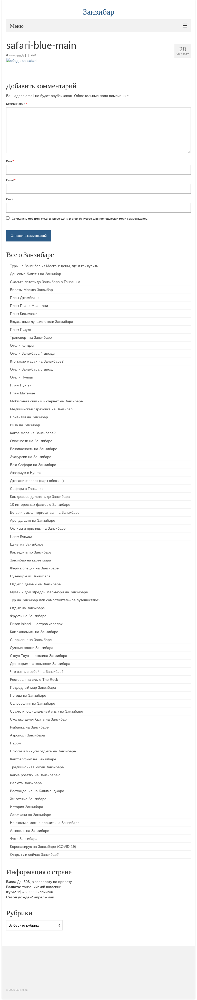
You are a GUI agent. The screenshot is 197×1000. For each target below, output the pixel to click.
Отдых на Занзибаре (27, 608)
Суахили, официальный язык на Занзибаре (46, 711)
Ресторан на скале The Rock (34, 679)
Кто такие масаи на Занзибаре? (37, 361)
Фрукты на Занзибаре (28, 616)
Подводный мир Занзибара (33, 687)
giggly (20, 55)
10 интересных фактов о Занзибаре (40, 504)
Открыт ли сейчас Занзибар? (34, 854)
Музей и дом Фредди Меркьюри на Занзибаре (49, 592)
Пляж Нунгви (21, 385)
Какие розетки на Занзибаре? (35, 775)
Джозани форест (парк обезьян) (37, 481)
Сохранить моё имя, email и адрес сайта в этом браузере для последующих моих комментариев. (80, 218)
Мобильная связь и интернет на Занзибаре (46, 401)
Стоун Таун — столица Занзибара (38, 656)
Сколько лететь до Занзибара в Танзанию (45, 282)
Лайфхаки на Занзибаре (30, 815)
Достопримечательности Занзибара (40, 664)
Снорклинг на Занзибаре (31, 640)
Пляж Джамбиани (25, 298)
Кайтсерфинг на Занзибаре (33, 759)
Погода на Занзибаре (28, 695)
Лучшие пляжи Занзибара (31, 648)
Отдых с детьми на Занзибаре (35, 584)
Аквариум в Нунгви (26, 473)
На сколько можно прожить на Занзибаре (45, 823)
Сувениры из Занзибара (30, 576)
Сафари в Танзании (27, 489)
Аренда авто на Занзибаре (32, 520)
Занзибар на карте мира (30, 560)
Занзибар (98, 11)
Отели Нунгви (21, 377)
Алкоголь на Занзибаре (29, 831)
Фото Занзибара (23, 839)
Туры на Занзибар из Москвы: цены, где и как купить (54, 266)
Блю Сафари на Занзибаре (33, 465)
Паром (15, 743)
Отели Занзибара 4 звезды (32, 353)
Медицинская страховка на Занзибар (41, 409)
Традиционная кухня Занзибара (37, 767)
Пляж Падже (20, 329)
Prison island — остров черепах (36, 624)
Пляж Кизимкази (23, 314)
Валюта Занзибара (26, 783)
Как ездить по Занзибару (31, 552)
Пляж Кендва (21, 536)
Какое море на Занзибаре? (33, 433)
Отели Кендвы (22, 345)
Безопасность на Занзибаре (33, 449)
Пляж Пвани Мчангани (29, 306)
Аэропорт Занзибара (27, 735)
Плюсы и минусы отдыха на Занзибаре (43, 751)
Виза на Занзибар (25, 425)
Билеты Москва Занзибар (31, 290)
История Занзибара (26, 807)
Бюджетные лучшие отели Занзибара (41, 321)
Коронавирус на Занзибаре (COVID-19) (43, 846)
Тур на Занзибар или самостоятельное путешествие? (55, 600)
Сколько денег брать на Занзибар (38, 719)
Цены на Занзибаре (26, 544)
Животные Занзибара (28, 799)
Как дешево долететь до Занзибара (40, 496)
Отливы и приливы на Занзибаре (38, 528)
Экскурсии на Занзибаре (30, 457)
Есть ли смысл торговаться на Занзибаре (45, 512)
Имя (10, 161)
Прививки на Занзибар (29, 417)
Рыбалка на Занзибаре (29, 727)
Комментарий (16, 103)
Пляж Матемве (22, 393)
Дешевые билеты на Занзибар (35, 274)
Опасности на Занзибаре (31, 441)
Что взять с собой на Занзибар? (37, 671)
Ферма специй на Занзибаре (34, 568)
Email (10, 180)
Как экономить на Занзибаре (34, 632)
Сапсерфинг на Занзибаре (32, 703)
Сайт (9, 199)
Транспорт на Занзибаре (31, 337)
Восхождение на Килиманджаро (37, 791)
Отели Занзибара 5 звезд (31, 369)
